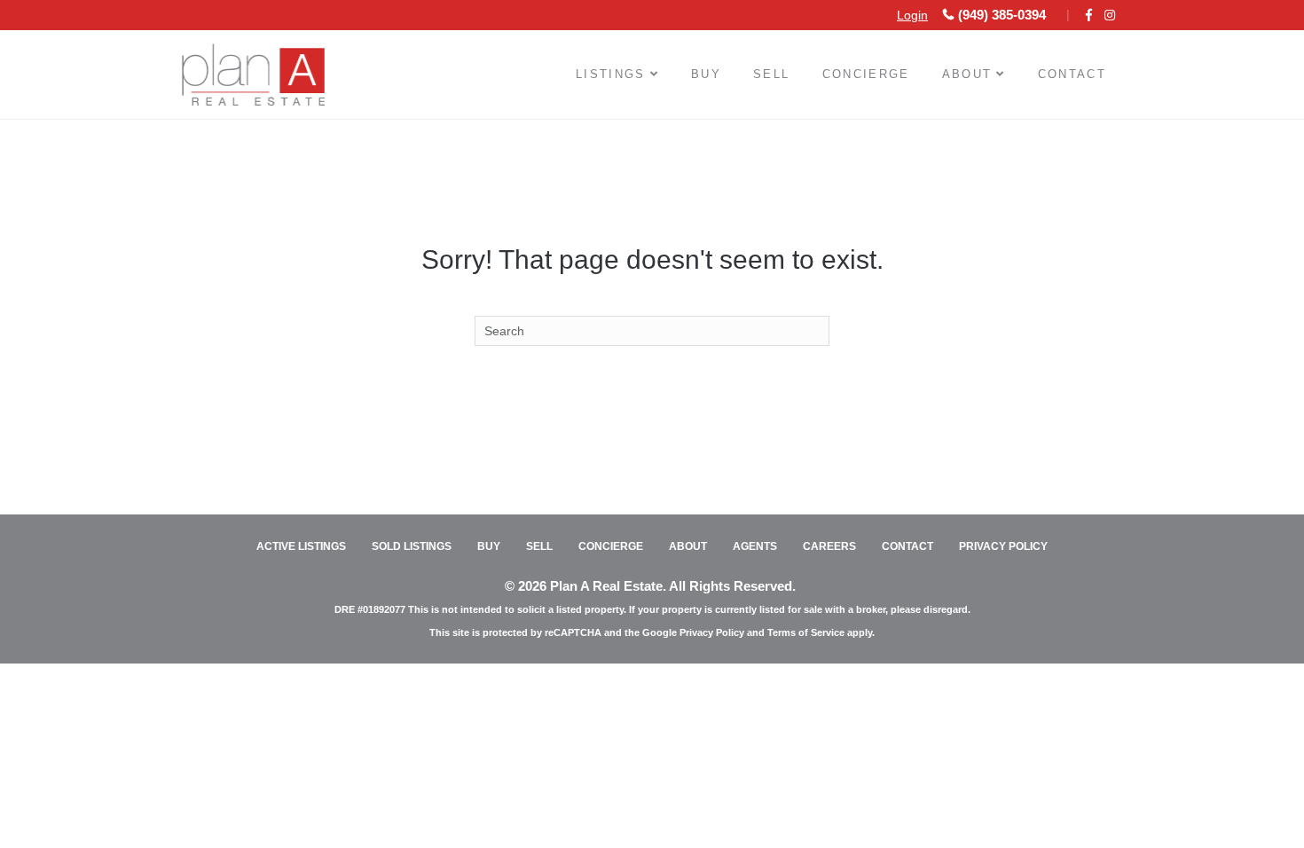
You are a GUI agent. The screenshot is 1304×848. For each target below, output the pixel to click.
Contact (1072, 74)
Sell (771, 74)
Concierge (866, 74)
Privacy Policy (1003, 546)
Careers (829, 546)
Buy (706, 74)
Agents (755, 546)
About (967, 74)
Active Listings (301, 546)
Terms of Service (805, 632)
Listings (611, 74)
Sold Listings (412, 546)
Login (912, 15)
